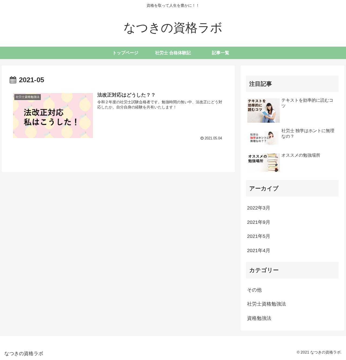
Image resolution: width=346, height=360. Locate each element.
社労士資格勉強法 (266, 304)
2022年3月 (258, 208)
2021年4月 (258, 250)
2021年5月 (258, 236)
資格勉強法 (259, 318)
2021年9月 (258, 222)
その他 (254, 290)
